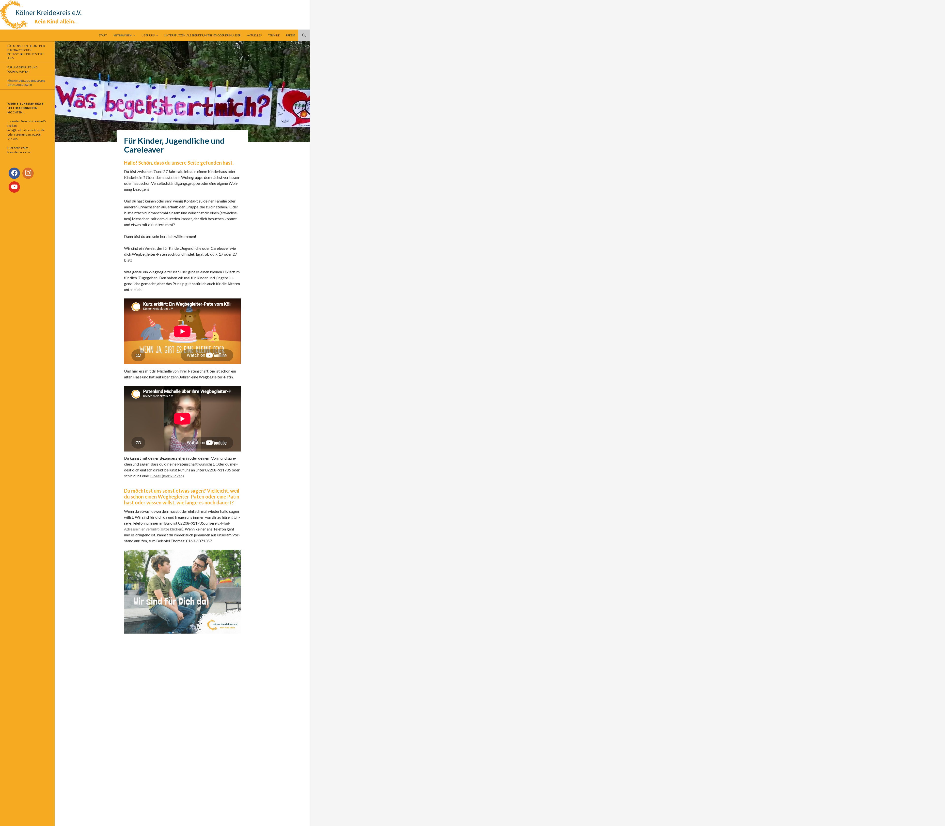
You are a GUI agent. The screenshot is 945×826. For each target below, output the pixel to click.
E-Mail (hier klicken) (167, 475)
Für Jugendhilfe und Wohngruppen (22, 69)
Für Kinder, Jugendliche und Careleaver (26, 82)
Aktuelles (254, 35)
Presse (290, 35)
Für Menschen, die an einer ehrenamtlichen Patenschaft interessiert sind (26, 52)
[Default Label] (28, 173)
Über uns (148, 35)
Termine (274, 35)
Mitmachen (122, 35)
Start (103, 35)
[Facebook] (14, 173)
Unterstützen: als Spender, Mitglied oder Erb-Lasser (202, 35)
